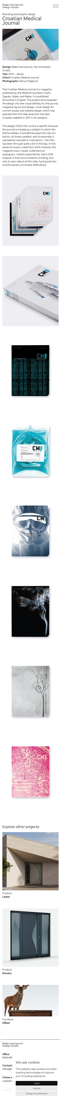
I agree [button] (37, 1083)
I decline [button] (36, 1088)
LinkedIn (7, 1081)
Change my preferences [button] (36, 1093)
